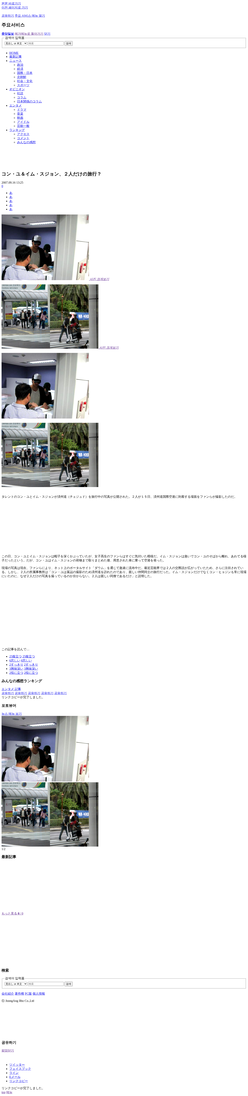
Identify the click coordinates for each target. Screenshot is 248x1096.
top (3, 1092)
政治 (20, 64)
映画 (20, 117)
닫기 (47, 33)
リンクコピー (18, 1081)
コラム (21, 97)
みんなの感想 (26, 142)
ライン (14, 1072)
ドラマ (21, 109)
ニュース (15, 60)
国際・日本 (25, 73)
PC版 (28, 993)
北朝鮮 (21, 77)
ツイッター (17, 1064)
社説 (20, 93)
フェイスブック (20, 1068)
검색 (68, 43)
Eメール (15, 1077)
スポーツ (23, 85)
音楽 (20, 113)
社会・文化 (25, 81)
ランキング (17, 130)
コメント (23, 138)
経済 (20, 68)
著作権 (19, 993)
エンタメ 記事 (11, 689)
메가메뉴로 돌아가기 (29, 33)
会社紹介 (8, 993)
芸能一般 (23, 126)
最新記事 (15, 56)
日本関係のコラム (29, 101)
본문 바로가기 (11, 3)
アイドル (23, 121)
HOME (14, 53)
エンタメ (15, 105)
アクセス (23, 134)
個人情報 (39, 993)
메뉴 (9, 1092)
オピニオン (17, 89)
